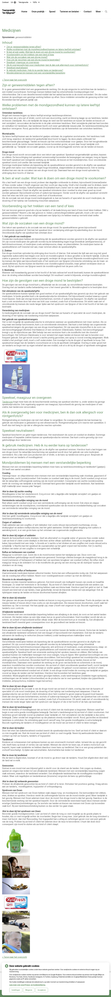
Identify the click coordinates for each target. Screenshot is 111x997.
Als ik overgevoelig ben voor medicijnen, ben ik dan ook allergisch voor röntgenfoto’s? (48, 65)
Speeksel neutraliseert (17, 67)
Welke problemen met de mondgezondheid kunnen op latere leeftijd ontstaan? (44, 49)
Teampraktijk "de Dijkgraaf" (8, 11)
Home (24, 11)
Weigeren (28, 990)
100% (35, 2)
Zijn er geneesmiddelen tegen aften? (24, 46)
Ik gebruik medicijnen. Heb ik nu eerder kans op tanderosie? (35, 70)
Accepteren (42, 990)
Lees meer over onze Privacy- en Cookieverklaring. (27, 985)
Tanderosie (7, 401)
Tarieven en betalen (69, 11)
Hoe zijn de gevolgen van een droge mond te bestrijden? (33, 59)
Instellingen (16, 990)
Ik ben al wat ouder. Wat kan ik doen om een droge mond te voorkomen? (41, 52)
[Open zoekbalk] (106, 11)
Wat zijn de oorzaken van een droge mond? (27, 57)
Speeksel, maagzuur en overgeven (23, 62)
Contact (87, 11)
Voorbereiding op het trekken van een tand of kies (30, 54)
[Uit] (15, 2)
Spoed (52, 11)
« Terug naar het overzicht (14, 80)
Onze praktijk (38, 11)
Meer (98, 11)
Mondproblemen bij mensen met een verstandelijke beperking (36, 73)
